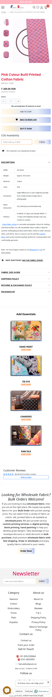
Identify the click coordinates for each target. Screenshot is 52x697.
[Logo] (17, 7)
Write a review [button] (26, 477)
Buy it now (26, 128)
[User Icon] (41, 7)
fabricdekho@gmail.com (28, 664)
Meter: (3, 97)
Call (40, 250)
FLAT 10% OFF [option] (26, 2)
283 (7, 151)
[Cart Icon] (45, 7)
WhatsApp (33, 250)
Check (42, 142)
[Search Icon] (34, 7)
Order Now (26, 550)
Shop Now (26, 349)
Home (3, 12)
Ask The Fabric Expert (32, 260)
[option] (31, 41)
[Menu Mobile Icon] (2, 7)
